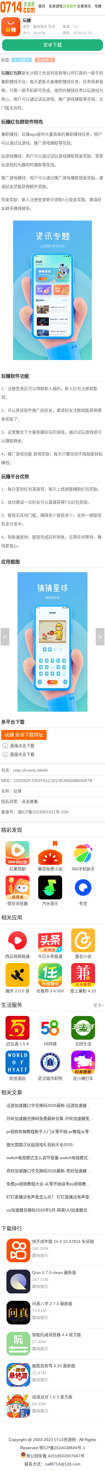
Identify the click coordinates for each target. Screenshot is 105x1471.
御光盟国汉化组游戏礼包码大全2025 (39, 1144)
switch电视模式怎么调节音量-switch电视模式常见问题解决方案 (50, 1157)
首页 (41, 6)
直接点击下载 (22, 745)
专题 (98, 6)
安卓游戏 (56, 6)
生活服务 (21, 60)
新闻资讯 (45, 60)
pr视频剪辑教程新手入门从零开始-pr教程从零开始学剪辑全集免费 (50, 1131)
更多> (98, 1005)
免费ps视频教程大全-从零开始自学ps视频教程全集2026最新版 (50, 1184)
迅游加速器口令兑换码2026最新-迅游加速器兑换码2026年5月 (50, 1105)
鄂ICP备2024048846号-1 (62, 1447)
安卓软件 (70, 6)
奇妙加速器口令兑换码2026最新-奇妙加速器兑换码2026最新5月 (50, 1170)
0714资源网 (65, 1439)
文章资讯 (84, 6)
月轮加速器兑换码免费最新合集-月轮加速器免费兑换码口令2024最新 (50, 1118)
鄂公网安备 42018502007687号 (55, 1456)
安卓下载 (52, 44)
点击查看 (30, 801)
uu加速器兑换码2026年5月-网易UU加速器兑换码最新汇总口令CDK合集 (50, 1210)
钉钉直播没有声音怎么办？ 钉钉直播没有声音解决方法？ (50, 1197)
